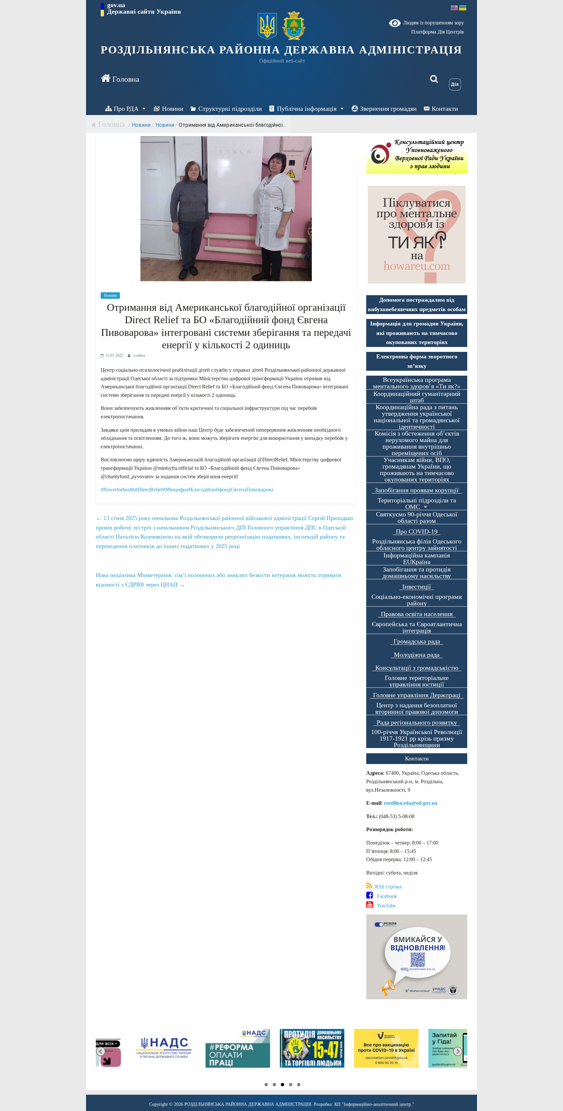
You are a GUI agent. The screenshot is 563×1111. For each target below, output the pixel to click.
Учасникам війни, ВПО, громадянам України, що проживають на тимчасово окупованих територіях (417, 469)
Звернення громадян (388, 108)
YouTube (384, 905)
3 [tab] (282, 1085)
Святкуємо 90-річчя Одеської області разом (416, 517)
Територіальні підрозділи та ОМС (417, 503)
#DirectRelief (149, 489)
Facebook (385, 896)
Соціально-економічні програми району (416, 600)
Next (457, 1051)
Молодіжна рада (417, 654)
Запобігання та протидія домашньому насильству (417, 572)
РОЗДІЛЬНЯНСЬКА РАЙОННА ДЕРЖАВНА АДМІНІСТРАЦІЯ (282, 50)
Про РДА (126, 108)
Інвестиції (416, 586)
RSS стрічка (387, 886)
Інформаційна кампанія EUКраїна (416, 558)
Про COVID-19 (417, 531)
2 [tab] (274, 1085)
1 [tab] (266, 1085)
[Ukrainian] (463, 7)
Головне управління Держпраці (417, 695)
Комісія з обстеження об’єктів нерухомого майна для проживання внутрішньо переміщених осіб (417, 443)
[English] (454, 7)
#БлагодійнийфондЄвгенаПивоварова (230, 489)
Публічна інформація (307, 108)
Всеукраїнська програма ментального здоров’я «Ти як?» (416, 383)
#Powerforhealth (118, 489)
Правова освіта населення (417, 614)
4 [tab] (290, 1085)
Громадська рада (417, 641)
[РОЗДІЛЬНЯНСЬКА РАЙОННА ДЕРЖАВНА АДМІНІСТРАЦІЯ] (120, 79)
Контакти (445, 108)
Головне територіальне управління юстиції (417, 681)
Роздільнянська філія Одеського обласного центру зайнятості (416, 544)
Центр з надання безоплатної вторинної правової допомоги (416, 708)
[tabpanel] (133, 1051)
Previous (100, 1051)
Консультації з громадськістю (416, 667)
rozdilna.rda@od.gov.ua (410, 803)
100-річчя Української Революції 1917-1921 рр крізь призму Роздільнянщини (416, 738)
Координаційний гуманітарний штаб (416, 397)
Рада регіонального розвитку (417, 722)
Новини (172, 108)
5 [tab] (299, 1085)
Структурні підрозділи (230, 108)
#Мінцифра (175, 489)
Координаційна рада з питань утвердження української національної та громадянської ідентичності (417, 417)
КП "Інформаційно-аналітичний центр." (374, 1104)
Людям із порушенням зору (432, 22)
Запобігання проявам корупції (417, 490)
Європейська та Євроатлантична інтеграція (417, 627)
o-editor (139, 355)
